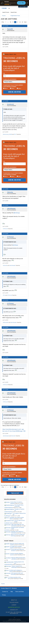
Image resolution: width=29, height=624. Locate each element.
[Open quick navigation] (26, 15)
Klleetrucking (5, 134)
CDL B (12, 88)
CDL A (5, 88)
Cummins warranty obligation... (17, 553)
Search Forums (5, 12)
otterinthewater (11, 208)
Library (13, 605)
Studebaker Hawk (8, 523)
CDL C (19, 88)
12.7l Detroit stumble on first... (14, 577)
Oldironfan (10, 192)
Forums (4, 8)
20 (15, 22)
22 (20, 22)
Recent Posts (14, 12)
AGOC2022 (13, 525)
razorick (12, 554)
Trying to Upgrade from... (17, 566)
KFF (9, 578)
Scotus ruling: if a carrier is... (16, 502)
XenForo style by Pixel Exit (14, 619)
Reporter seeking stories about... (18, 557)
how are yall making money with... (18, 505)
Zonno (10, 571)
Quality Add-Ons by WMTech (14, 620)
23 (22, 22)
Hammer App (14, 610)
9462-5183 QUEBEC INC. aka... (17, 524)
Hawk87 (12, 544)
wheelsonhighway (8, 507)
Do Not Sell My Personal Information (14, 613)
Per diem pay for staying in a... (16, 570)
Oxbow (11, 518)
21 (17, 22)
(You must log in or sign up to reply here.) (10, 485)
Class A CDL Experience (9, 79)
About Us (14, 600)
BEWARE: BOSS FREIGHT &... (17, 531)
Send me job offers (14, 92)
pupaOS (12, 547)
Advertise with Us (14, 607)
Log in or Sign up (23, 6)
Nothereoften (5, 322)
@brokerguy (17, 212)
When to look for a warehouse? (18, 534)
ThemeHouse (23, 621)
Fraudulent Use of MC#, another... (17, 517)
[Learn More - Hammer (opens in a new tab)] (14, 3)
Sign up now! (15, 493)
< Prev (2, 22)
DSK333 (10, 134)
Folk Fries (13, 535)
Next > (25, 22)
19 (12, 22)
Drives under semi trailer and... (17, 549)
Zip (4, 73)
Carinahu (12, 503)
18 (10, 22)
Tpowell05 (10, 29)
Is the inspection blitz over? (17, 573)
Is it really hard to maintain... (16, 546)
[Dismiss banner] (27, 3)
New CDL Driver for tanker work (17, 543)
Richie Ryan (14, 567)
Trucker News (13, 602)
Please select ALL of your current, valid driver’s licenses (13, 85)
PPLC (15, 134)
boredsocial (10, 104)
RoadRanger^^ (7, 515)
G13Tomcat (5, 228)
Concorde (13, 574)
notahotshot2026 (8, 564)
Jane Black (13, 559)
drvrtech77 (13, 550)
